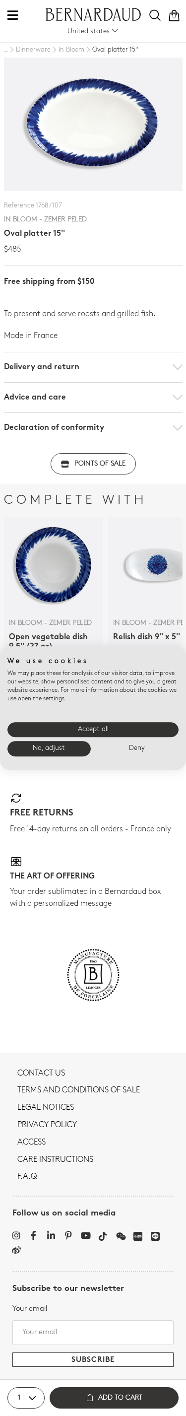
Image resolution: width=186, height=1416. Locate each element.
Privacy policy (47, 1125)
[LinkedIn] (51, 1235)
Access (31, 1142)
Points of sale (99, 464)
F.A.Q (27, 1177)
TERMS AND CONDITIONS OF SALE (78, 1090)
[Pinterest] (68, 1235)
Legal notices (45, 1108)
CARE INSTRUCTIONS (55, 1160)
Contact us (41, 1074)
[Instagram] (16, 1235)
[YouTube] (85, 1235)
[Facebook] (33, 1235)
